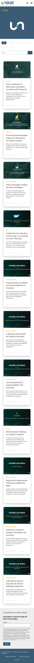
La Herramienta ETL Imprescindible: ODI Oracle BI (14, 385)
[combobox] (15, 52)
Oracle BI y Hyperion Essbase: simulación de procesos (16, 532)
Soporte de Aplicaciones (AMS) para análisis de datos (16, 483)
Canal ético (17, 659)
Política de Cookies (24, 656)
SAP (4, 46)
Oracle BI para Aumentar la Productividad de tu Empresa (17, 285)
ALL (4, 42)
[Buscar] (30, 52)
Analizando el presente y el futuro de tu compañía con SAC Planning (17, 236)
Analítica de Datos (14, 42)
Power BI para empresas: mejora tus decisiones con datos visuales (17, 138)
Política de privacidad (10, 656)
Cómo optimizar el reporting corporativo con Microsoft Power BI (16, 87)
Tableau (11, 46)
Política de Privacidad (22, 639)
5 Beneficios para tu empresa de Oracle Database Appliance (14, 583)
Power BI (27, 42)
